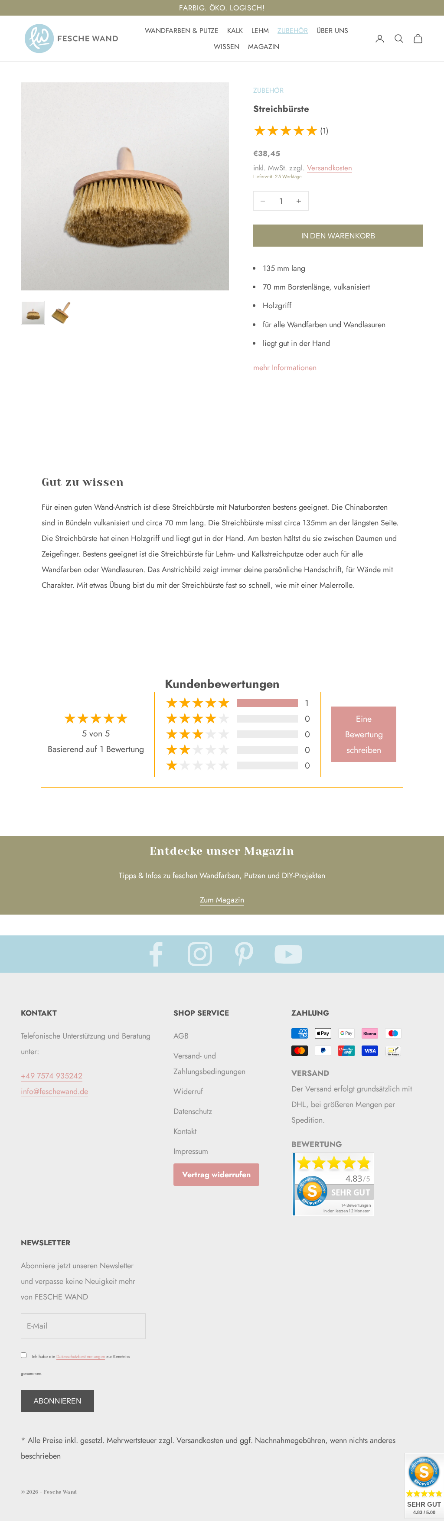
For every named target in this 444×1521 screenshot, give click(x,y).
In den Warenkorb (338, 235)
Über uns (332, 31)
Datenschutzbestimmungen (80, 1356)
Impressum (190, 1151)
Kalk (235, 31)
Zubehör (293, 31)
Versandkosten (329, 168)
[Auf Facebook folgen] (155, 954)
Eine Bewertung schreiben (364, 734)
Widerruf (188, 1091)
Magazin (263, 47)
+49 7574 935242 (51, 1075)
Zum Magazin (222, 899)
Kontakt (184, 1131)
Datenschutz (192, 1111)
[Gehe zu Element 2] (61, 313)
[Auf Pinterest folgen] (244, 954)
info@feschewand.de (54, 1091)
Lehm (260, 31)
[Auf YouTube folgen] (288, 954)
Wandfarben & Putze (182, 31)
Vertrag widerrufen (216, 1174)
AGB (181, 1036)
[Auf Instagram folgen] (200, 954)
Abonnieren (57, 1401)
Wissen (226, 47)
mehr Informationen (285, 367)
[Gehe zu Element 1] (33, 313)
